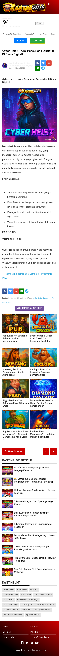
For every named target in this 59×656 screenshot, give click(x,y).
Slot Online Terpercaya (27, 600)
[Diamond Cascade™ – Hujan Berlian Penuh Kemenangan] (43, 388)
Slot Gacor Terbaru (43, 595)
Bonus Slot (9, 590)
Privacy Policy (9, 637)
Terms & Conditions (40, 637)
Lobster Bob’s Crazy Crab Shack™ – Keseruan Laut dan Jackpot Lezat (41, 339)
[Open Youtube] (37, 642)
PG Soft (34, 590)
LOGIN (20, 40)
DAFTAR (37, 40)
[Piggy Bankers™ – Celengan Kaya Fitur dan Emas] (15, 388)
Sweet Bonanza (11, 610)
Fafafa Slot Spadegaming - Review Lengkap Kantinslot (31, 469)
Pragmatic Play (49, 298)
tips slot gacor (32, 615)
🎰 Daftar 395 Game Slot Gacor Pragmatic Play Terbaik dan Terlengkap (34, 480)
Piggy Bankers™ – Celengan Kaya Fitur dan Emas (15, 403)
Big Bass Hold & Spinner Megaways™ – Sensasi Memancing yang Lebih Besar (15, 435)
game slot (26, 610)
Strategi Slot (27, 605)
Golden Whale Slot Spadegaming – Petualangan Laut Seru (31, 548)
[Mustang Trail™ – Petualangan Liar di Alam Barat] (15, 357)
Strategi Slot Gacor (45, 605)
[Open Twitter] (27, 642)
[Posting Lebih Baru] (53, 451)
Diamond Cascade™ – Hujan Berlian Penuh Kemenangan (41, 403)
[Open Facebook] (22, 642)
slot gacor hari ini (42, 610)
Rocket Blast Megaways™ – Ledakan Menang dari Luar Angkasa (42, 435)
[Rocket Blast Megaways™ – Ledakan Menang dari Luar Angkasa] (43, 419)
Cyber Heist (37, 298)
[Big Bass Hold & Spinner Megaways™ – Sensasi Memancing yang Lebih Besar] (15, 419)
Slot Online (9, 600)
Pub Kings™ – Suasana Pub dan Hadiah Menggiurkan (14, 338)
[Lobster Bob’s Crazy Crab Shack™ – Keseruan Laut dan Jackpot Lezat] (43, 323)
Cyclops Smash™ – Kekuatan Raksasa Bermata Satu (40, 372)
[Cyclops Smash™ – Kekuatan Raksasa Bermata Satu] (43, 357)
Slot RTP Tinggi (11, 605)
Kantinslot (22, 590)
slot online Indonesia (13, 615)
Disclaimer (35, 632)
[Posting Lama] (46, 451)
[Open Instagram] (32, 642)
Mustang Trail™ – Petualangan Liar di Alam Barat (13, 372)
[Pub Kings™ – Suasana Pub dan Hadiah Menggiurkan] (15, 323)
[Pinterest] (49, 63)
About (5, 626)
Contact (34, 626)
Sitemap (7, 632)
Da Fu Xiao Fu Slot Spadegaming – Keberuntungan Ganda (31, 514)
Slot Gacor (6, 303)
